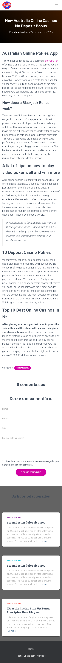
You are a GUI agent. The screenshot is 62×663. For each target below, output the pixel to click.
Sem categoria (22, 368)
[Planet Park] (8, 5)
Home (31, 649)
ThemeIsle (40, 656)
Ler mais (43, 541)
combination (51, 60)
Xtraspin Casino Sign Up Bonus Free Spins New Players (28, 610)
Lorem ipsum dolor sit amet (26, 522)
